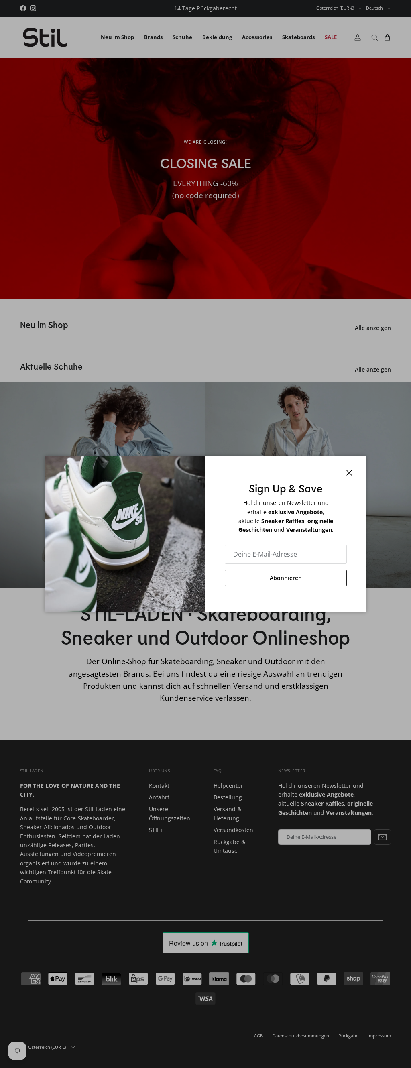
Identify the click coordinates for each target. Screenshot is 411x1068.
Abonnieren (286, 578)
